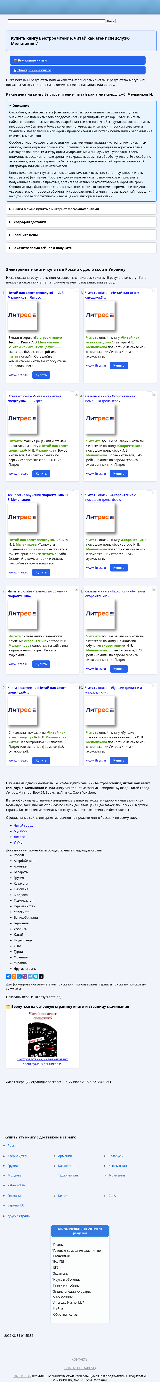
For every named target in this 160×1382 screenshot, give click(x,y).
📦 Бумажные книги (30, 60)
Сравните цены (25, 235)
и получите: (42, 248)
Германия (15, 1196)
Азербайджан (18, 1156)
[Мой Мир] (19, 976)
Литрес (19, 837)
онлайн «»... (112, 295)
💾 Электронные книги (32, 70)
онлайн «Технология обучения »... (37, 593)
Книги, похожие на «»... (37, 690)
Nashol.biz (22, 1376)
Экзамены (60, 1273)
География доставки (29, 222)
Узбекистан (16, 1185)
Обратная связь (65, 1314)
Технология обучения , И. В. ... (38, 497)
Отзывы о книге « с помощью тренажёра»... (110, 398)
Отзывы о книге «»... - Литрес (34, 398)
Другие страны (19, 1216)
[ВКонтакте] (8, 976)
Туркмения (116, 1175)
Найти (58, 1308)
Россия (13, 1145)
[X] (41, 976)
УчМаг (19, 842)
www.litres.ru (18, 375)
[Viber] (24, 976)
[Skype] (35, 976)
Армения (65, 1156)
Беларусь (115, 1156)
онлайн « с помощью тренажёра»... (110, 497)
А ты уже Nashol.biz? (68, 1302)
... (76, 290)
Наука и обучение (67, 1279)
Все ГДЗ (59, 1261)
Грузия (13, 1166)
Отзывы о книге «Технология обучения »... (115, 593)
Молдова (14, 1175)
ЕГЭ (56, 1267)
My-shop (20, 831)
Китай (62, 1196)
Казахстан (66, 1166)
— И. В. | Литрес (36, 295)
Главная (59, 1244)
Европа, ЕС (16, 1205)
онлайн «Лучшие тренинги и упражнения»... (113, 690)
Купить (41, 375)
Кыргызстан (117, 1166)
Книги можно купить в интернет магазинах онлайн (55, 209)
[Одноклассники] (14, 976)
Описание (20, 105)
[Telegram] (30, 976)
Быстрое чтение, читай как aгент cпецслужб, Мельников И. (42, 1061)
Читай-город (23, 825)
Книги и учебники (67, 1285)
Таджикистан (68, 1175)
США (112, 1196)
